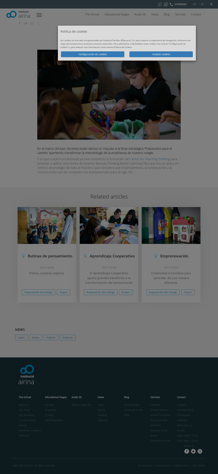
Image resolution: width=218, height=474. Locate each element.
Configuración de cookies (93, 54)
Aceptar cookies (161, 54)
